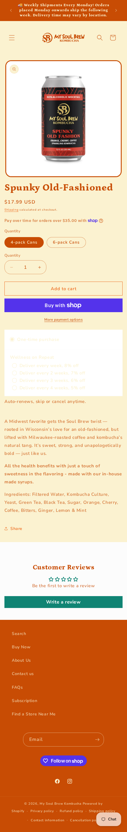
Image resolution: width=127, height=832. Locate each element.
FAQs (17, 687)
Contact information (47, 820)
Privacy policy (42, 811)
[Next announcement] (116, 10)
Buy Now (21, 647)
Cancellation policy (86, 820)
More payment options (63, 319)
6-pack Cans (66, 242)
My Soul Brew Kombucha (61, 803)
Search (19, 633)
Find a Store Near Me (34, 714)
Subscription (24, 701)
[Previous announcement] (10, 10)
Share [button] (16, 528)
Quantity (12, 255)
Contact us (23, 674)
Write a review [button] (63, 602)
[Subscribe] (97, 740)
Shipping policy (102, 811)
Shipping (11, 210)
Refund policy (71, 811)
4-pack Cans (24, 242)
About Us (21, 660)
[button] (11, 37)
